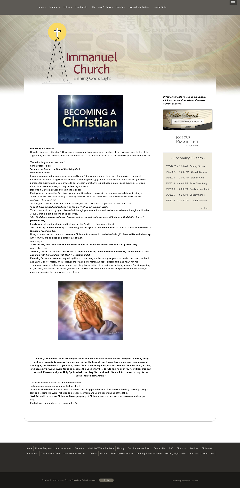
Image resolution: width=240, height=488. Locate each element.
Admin (106, 480)
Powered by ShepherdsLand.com (185, 481)
